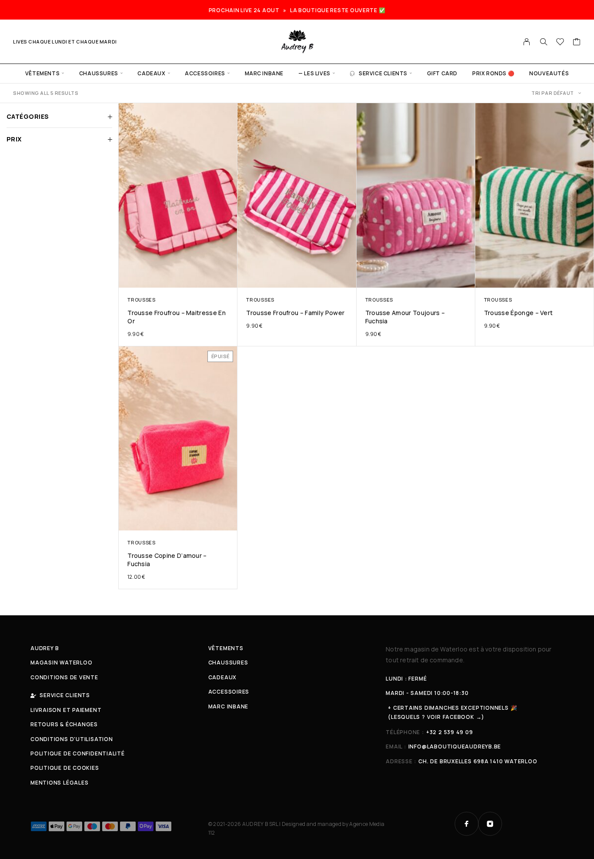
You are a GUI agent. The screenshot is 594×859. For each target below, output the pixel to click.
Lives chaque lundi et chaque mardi (65, 41)
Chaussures (98, 73)
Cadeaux (151, 73)
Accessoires (205, 73)
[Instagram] (490, 824)
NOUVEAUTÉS (549, 73)
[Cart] (577, 42)
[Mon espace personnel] (526, 42)
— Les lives (314, 73)
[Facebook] (466, 824)
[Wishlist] (560, 42)
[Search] (543, 42)
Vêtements (42, 73)
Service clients (383, 73)
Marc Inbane (264, 73)
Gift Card (442, 73)
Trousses (141, 299)
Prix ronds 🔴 (493, 73)
